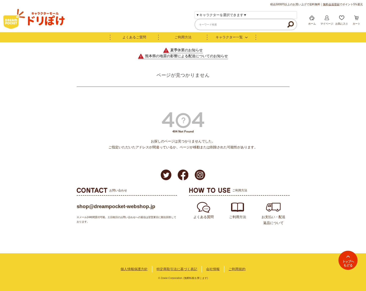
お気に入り (341, 23)
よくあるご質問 (134, 37)
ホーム (312, 23)
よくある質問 (203, 217)
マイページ (326, 23)
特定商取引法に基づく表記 (177, 269)
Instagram (200, 175)
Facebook (183, 175)
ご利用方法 (183, 37)
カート (356, 23)
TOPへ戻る (348, 260)
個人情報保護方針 (134, 269)
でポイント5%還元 (343, 4)
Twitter (166, 175)
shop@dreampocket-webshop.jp (116, 206)
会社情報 (213, 269)
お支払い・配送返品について (273, 220)
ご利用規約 (237, 269)
